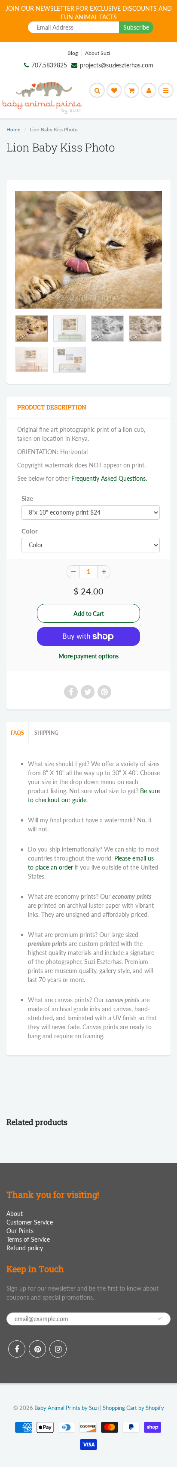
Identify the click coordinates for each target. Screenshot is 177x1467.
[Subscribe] (160, 1318)
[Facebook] (16, 1349)
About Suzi (97, 53)
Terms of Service (28, 1239)
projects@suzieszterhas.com (116, 65)
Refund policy (24, 1248)
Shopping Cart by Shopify (133, 1407)
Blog (72, 53)
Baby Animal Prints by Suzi (66, 1407)
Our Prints (20, 1230)
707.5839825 (49, 65)
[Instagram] (58, 1349)
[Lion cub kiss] (88, 249)
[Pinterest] (37, 1349)
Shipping (46, 733)
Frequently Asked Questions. (109, 478)
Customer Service (29, 1222)
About (14, 1213)
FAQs (17, 733)
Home (13, 129)
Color (29, 531)
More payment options (88, 656)
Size (27, 498)
